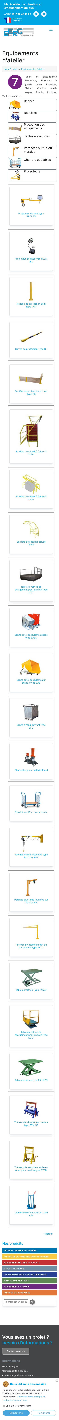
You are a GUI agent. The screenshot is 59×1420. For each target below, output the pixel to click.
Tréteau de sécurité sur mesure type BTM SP (31, 1124)
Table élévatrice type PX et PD (31, 1080)
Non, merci (44, 1413)
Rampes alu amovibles (17, 1292)
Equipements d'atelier (33, 69)
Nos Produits (11, 69)
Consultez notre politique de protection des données (24, 1398)
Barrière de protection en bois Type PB (31, 392)
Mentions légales (11, 1366)
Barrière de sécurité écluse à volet (31, 453)
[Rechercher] (32, 1302)
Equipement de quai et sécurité (22, 1262)
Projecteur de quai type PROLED (31, 215)
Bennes (29, 101)
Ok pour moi (16, 1413)
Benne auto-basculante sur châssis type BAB (31, 681)
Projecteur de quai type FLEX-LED (31, 260)
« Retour (48, 1233)
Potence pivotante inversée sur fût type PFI (31, 901)
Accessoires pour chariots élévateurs (25, 1274)
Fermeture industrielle (16, 1280)
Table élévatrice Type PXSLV (31, 989)
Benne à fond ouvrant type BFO (31, 726)
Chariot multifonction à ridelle (31, 812)
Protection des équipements (34, 126)
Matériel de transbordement (20, 1250)
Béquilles (30, 113)
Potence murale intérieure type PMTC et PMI (31, 856)
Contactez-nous (16, 1351)
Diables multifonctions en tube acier (31, 1214)
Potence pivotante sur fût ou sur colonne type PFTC (31, 946)
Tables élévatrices (37, 136)
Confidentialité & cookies (15, 1371)
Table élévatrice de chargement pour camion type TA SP (31, 1035)
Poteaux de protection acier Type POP (31, 305)
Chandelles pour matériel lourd (31, 770)
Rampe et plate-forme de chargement (26, 1256)
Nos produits (12, 1243)
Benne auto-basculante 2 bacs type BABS (31, 636)
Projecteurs (32, 171)
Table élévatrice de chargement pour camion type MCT (31, 589)
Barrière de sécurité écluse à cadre (31, 498)
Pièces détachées (14, 1268)
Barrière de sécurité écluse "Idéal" (31, 543)
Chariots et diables (37, 159)
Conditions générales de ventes (18, 1375)
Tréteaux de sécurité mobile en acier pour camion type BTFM (31, 1169)
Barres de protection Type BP (31, 348)
